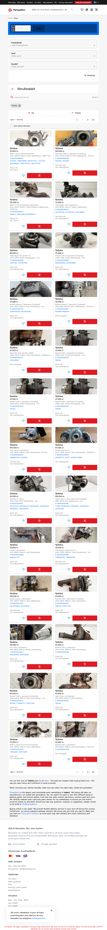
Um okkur (12, 878)
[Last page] (93, 119)
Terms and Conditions (30, 813)
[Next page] (87, 119)
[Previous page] (82, 119)
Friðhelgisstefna (38, 918)
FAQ (10, 884)
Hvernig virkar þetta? (17, 887)
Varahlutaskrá (14, 890)
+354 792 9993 (19, 866)
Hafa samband (14, 881)
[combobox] (51, 45)
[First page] (77, 119)
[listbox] (53, 105)
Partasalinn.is (15, 792)
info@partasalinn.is (29, 804)
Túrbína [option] (14, 105)
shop (47, 781)
